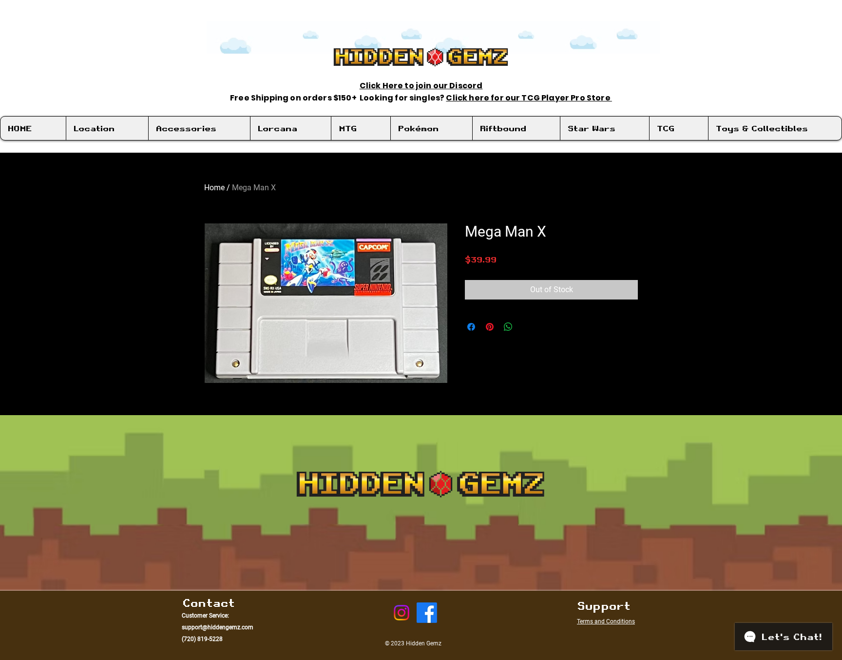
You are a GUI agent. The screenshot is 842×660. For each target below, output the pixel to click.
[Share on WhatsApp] (508, 327)
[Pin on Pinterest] (490, 327)
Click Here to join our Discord (421, 85)
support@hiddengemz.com (217, 627)
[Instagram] (401, 612)
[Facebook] (427, 612)
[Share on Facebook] (471, 327)
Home (214, 187)
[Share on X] (527, 327)
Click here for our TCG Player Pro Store (529, 97)
